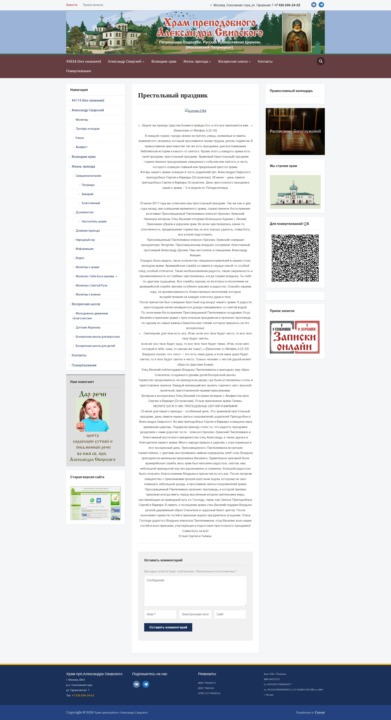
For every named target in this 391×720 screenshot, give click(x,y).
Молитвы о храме (87, 267)
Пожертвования (78, 71)
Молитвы (82, 119)
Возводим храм (164, 61)
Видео (80, 258)
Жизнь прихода (195, 61)
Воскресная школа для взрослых (98, 336)
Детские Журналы (88, 327)
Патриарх (88, 185)
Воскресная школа (233, 61)
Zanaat (319, 712)
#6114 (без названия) (83, 61)
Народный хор (85, 239)
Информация (84, 248)
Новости (71, 5)
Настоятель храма (94, 221)
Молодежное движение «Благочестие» (90, 316)
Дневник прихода (88, 230)
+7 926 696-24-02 (83, 695)
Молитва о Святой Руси (91, 285)
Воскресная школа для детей (95, 345)
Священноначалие (88, 175)
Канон (80, 137)
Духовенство (85, 212)
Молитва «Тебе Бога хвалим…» (96, 276)
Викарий (87, 194)
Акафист (82, 147)
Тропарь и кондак (88, 128)
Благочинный (91, 203)
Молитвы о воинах (88, 294)
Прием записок (93, 5)
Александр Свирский (124, 61)
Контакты (265, 61)
